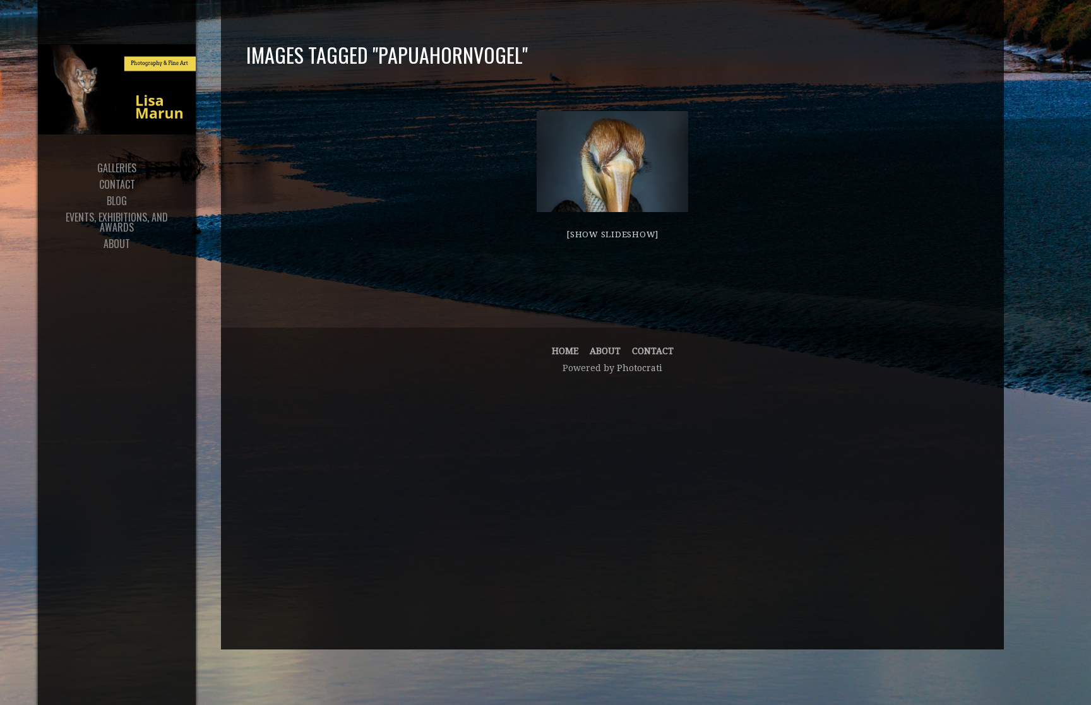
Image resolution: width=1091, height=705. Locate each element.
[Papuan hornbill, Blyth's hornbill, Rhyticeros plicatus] (612, 161)
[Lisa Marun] (117, 89)
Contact (653, 351)
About (605, 351)
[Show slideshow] (612, 234)
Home (565, 351)
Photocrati (639, 368)
